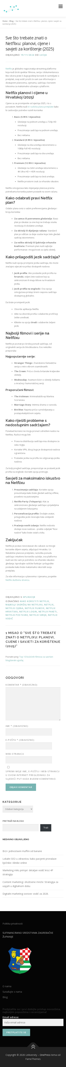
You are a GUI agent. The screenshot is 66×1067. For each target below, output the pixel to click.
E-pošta (20, 739)
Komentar (21, 684)
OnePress (45, 1054)
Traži (45, 827)
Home (5, 21)
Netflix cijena (14, 608)
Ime (17, 726)
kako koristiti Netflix (34, 601)
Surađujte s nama (12, 991)
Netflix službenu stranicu (17, 580)
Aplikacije (29, 597)
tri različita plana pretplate (40, 106)
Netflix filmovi (35, 608)
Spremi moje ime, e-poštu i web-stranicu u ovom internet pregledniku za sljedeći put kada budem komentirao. (33, 775)
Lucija (43, 54)
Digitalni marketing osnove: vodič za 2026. (26, 893)
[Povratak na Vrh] (33, 1047)
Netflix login (28, 611)
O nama (7, 986)
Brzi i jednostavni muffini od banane (22, 851)
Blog (11, 21)
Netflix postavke (17, 615)
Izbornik (60, 6)
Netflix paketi (48, 611)
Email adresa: (11, 1017)
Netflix (9, 68)
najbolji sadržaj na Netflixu (24, 604)
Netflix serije (38, 615)
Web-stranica (15, 753)
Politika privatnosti (13, 923)
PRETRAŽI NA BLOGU (13, 821)
